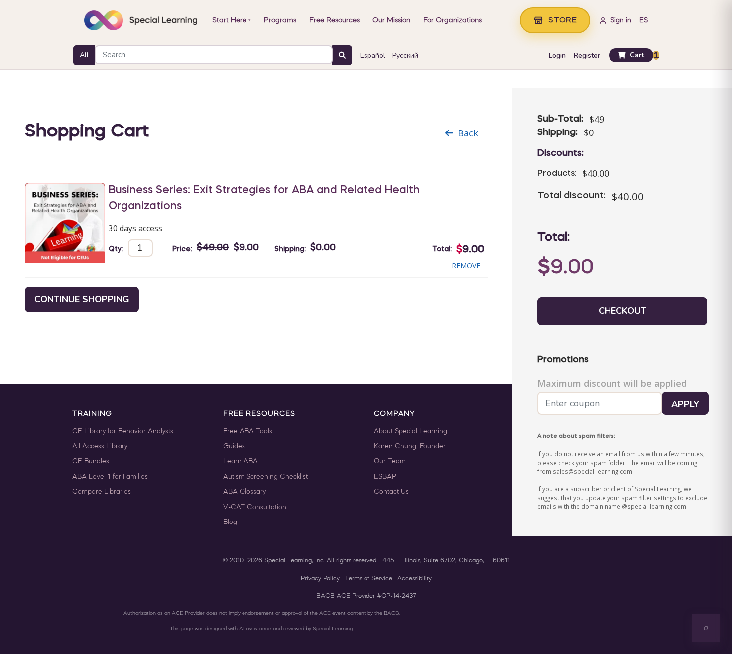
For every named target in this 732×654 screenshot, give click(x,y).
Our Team (390, 461)
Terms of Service (368, 579)
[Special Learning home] (140, 20)
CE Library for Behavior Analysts (122, 431)
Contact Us (391, 492)
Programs (280, 20)
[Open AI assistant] (706, 628)
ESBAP (385, 477)
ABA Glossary (244, 492)
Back (468, 133)
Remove (466, 265)
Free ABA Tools (247, 431)
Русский (405, 55)
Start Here (231, 20)
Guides (234, 446)
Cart (637, 55)
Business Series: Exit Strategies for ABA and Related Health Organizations (264, 198)
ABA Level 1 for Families (110, 477)
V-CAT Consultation (254, 507)
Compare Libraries (101, 492)
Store (562, 20)
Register (587, 55)
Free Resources (334, 20)
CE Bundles (90, 461)
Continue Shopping (81, 299)
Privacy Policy (320, 579)
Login (557, 55)
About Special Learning (410, 431)
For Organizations (452, 20)
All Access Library (99, 446)
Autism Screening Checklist (265, 477)
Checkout (622, 311)
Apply (685, 404)
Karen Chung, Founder (410, 446)
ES (643, 20)
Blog (230, 522)
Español (372, 55)
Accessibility (414, 579)
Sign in (620, 20)
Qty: (116, 249)
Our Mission (391, 20)
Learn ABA (240, 461)
